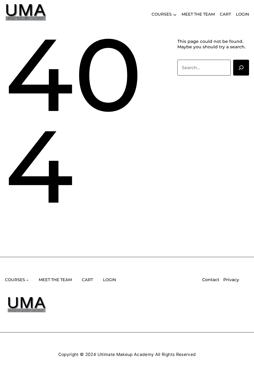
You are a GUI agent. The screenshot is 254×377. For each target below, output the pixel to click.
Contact (210, 279)
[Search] (241, 68)
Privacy (231, 279)
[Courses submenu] (175, 14)
